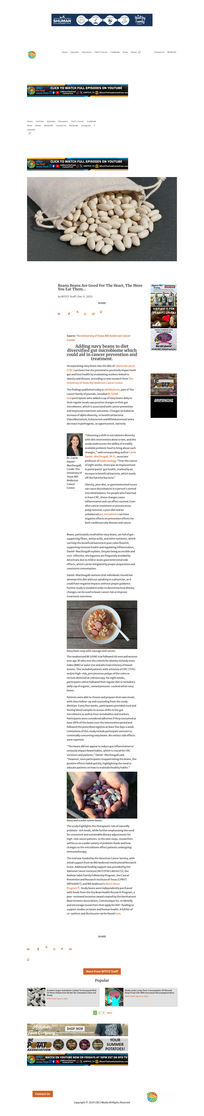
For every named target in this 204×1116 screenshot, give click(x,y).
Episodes (75, 52)
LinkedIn (31, 130)
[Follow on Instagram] (162, 60)
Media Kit (171, 52)
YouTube (40, 121)
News (125, 52)
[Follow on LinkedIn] (173, 60)
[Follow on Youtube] (165, 66)
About (134, 52)
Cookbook (115, 52)
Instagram (86, 126)
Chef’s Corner (101, 52)
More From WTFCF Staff (102, 971)
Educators (86, 52)
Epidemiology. (108, 460)
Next (109, 1012)
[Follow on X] (167, 60)
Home (65, 52)
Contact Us (159, 52)
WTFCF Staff (68, 296)
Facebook (73, 126)
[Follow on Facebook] (156, 60)
